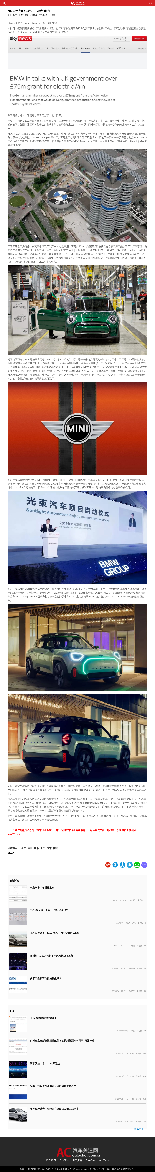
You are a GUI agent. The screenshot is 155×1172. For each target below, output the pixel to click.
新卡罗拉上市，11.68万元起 (45, 1063)
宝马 (30, 848)
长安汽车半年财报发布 (42, 887)
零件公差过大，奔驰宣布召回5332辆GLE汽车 (54, 1108)
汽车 (49, 848)
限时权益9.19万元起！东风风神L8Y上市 (51, 955)
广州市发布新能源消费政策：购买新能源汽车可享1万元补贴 (62, 1040)
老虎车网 (64, 1160)
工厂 (42, 848)
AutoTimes (103, 1160)
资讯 (53, 15)
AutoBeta (90, 1160)
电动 (36, 848)
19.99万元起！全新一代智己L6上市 (49, 910)
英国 (55, 848)
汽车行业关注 (18, 15)
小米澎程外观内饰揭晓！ (43, 1018)
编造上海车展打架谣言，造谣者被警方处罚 (53, 1086)
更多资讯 (139, 1129)
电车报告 (77, 1160)
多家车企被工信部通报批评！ (46, 978)
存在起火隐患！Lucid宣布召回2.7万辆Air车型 (54, 933)
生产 (23, 848)
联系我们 (51, 1160)
